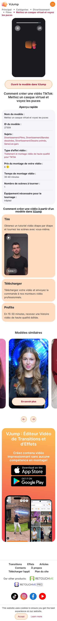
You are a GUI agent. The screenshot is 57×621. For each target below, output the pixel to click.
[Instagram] (24, 596)
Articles (44, 564)
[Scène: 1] (16, 254)
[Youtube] (42, 596)
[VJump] (10, 4)
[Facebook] (33, 596)
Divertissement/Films (14, 137)
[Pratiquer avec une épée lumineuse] (18, 518)
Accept (21, 616)
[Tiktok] (15, 596)
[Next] (33, 419)
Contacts (20, 567)
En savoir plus (28, 401)
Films (9, 12)
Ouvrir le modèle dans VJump (28, 84)
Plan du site (41, 571)
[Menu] (52, 4)
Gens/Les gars (11, 144)
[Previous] (24, 419)
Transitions (15, 564)
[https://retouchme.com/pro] (28, 584)
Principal (7, 9)
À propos (36, 567)
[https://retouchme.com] (42, 578)
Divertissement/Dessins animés (30, 140)
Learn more (36, 616)
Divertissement (41, 9)
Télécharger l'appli (19, 571)
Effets (30, 564)
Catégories (22, 9)
